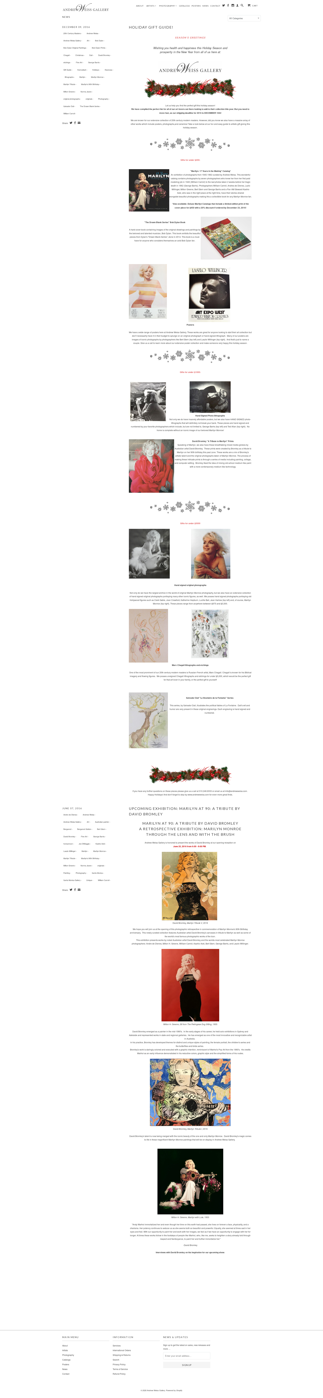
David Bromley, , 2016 (190, 922)
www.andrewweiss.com (198, 794)
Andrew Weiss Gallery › (72, 40)
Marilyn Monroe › (98, 77)
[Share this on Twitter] (70, 122)
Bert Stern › (101, 829)
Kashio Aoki (199, 943)
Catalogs (184, 6)
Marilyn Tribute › (69, 84)
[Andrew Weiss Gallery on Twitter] (223, 6)
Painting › (67, 873)
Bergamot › (68, 829)
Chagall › (67, 55)
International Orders (122, 1350)
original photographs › (72, 99)
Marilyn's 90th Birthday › (90, 84)
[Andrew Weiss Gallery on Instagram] (232, 6)
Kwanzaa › (109, 70)
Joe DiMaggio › (85, 843)
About (140, 6)
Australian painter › (102, 822)
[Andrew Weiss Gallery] (85, 7)
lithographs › (70, 77)
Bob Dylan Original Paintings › (75, 48)
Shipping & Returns (122, 1354)
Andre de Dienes (154, 943)
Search (116, 1359)
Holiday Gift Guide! (151, 27)
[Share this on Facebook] (74, 122)
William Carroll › (69, 113)
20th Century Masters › (72, 33)
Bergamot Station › (84, 829)
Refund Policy (119, 1373)
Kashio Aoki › (101, 843)
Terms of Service (120, 1369)
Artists (151, 6)
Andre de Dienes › (70, 814)
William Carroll (186, 943)
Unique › (89, 880)
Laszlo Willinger (241, 943)
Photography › (104, 99)
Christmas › (80, 55)
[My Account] (237, 6)
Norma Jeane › (87, 91)
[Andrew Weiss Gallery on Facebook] (228, 6)
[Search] (242, 6)
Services (117, 1345)
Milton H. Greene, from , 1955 (190, 1024)
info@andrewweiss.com (236, 791)
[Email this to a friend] (78, 122)
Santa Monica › (98, 873)
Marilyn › (82, 77)
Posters (196, 6)
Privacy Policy (119, 1364)
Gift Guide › (68, 70)
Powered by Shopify (174, 1390)
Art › (88, 40)
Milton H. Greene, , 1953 (190, 1217)
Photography (168, 6)
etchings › (67, 62)
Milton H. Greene (170, 943)
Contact (215, 6)
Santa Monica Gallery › (72, 880)
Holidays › (96, 70)
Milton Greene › (69, 91)
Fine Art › (79, 62)
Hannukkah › (82, 70)
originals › (89, 99)
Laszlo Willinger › (70, 851)
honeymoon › (68, 843)
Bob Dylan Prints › (99, 48)
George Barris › (94, 62)
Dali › (91, 55)
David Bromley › (104, 55)
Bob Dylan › (99, 40)
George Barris (222, 943)
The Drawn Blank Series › (90, 106)
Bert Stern (210, 943)
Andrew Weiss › (93, 33)
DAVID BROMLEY (221, 823)
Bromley (148, 1042)
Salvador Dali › (69, 106)
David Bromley (203, 842)
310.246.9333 (205, 791)
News (205, 6)
